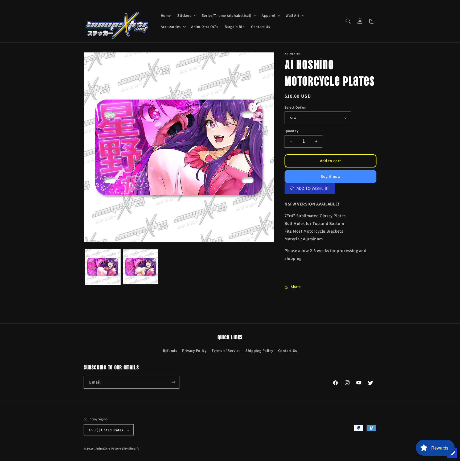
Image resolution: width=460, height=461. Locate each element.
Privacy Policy (194, 350)
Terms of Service (226, 350)
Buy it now (331, 176)
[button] (186, 15)
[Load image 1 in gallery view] (102, 267)
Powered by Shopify (125, 448)
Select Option (295, 107)
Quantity (291, 131)
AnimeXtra (103, 448)
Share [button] (296, 286)
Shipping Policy (259, 350)
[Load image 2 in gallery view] (140, 267)
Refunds (170, 350)
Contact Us (287, 350)
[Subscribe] (173, 382)
